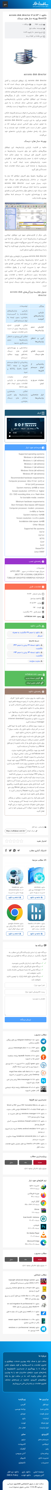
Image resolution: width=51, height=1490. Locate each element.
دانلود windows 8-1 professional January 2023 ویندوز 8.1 (24, 1329)
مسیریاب (45, 1462)
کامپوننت (22, 1444)
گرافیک (23, 1448)
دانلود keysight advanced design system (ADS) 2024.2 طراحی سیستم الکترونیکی (24, 1281)
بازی (24, 1418)
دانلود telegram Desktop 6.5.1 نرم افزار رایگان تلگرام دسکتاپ (23, 1041)
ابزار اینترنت (44, 1427)
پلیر (47, 1448)
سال (11, 1162)
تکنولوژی (22, 1462)
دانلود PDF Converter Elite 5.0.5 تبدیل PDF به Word (25, 1105)
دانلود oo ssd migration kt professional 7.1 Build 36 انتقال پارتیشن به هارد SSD (23, 1305)
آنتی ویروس (21, 1453)
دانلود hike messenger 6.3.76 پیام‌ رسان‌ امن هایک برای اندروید (23, 1081)
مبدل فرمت (44, 1413)
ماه (25, 1162)
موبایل (23, 1413)
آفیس (23, 1404)
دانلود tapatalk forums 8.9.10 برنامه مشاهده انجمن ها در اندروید (23, 1057)
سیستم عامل (43, 1439)
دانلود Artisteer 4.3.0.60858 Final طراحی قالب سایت (25, 1109)
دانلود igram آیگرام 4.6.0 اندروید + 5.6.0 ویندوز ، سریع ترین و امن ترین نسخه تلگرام (22, 1065)
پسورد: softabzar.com (33, 616)
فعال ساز (22, 1427)
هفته (40, 1162)
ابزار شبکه (45, 1423)
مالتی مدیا (44, 1409)
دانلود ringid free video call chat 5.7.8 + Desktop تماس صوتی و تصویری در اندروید (24, 1073)
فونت (23, 1423)
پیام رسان (45, 1453)
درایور (23, 1439)
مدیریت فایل (43, 1458)
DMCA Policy (12, 1475)
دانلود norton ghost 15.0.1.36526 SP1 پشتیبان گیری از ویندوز (22, 1289)
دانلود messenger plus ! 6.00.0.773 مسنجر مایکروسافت (23, 1049)
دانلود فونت (26, 1475)
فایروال (23, 1458)
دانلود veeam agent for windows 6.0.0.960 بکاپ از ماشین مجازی (23, 1321)
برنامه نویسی (20, 1409)
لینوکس (45, 1444)
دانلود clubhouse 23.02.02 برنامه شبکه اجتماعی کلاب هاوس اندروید (22, 1089)
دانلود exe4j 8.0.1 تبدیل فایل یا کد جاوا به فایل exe (23, 1313)
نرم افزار (34, 827)
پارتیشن (41, 827)
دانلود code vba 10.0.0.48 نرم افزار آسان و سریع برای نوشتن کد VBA (22, 1297)
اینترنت (46, 1418)
